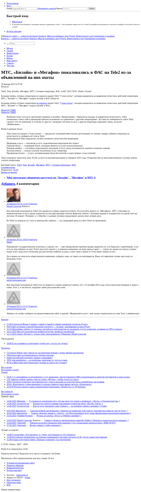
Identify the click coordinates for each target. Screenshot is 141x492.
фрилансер (21, 411)
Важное (4, 319)
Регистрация (12, 3)
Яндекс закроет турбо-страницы (45, 425)
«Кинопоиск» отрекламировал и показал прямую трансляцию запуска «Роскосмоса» (52, 384)
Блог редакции (14, 480)
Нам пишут (12, 60)
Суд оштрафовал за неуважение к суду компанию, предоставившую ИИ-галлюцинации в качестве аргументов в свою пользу (71, 377)
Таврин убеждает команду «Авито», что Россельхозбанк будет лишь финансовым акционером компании (80, 413)
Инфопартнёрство (15, 468)
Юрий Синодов (14, 206)
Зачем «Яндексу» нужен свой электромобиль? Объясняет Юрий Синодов (46, 334)
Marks (9, 242)
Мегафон (40, 165)
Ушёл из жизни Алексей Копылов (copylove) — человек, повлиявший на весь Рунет (48, 326)
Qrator (27, 477)
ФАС (73, 165)
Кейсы (10, 58)
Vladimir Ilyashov (25, 416)
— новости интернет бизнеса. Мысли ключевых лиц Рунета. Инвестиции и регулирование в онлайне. (53, 38)
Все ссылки (6, 367)
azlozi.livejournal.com (16, 280)
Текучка (10, 65)
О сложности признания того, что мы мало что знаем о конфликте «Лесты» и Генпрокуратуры (73, 401)
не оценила (41, 103)
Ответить (32, 204)
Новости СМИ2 (8, 110)
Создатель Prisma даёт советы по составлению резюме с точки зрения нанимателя (45, 353)
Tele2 (19, 165)
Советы (10, 63)
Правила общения (15, 465)
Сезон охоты (66, 103)
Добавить (8, 183)
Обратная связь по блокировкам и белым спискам (30, 355)
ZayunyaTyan (23, 403)
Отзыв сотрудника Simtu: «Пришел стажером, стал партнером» (39, 439)
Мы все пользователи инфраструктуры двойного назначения (40, 331)
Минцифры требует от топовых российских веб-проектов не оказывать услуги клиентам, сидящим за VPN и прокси (64, 329)
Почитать (5, 348)
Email (9, 8)
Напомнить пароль (46, 8)
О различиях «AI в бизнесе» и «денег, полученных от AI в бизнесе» (41, 434)
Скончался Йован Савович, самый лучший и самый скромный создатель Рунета (47, 324)
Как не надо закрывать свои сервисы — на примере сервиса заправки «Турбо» (70, 406)
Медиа (10, 48)
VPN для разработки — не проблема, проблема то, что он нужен (37, 360)
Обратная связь (14, 482)
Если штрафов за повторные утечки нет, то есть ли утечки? (37, 343)
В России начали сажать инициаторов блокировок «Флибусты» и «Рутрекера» (49, 387)
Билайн (31, 165)
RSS (9, 485)
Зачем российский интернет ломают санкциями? (29, 358)
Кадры (10, 56)
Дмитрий (21, 423)
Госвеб (10, 51)
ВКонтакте (17, 22)
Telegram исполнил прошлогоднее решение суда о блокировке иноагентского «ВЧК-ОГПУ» (73, 423)
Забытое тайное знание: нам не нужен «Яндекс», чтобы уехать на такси (44, 379)
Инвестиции (12, 53)
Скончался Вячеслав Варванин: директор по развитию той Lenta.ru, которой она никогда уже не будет (78, 411)
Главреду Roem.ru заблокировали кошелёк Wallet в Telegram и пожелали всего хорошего (85, 420)
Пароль (50, 8)
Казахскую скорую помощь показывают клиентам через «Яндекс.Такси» (67, 403)
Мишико (21, 401)
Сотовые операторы (60, 165)
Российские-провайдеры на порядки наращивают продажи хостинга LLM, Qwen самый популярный (57, 437)
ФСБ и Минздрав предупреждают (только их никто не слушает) (37, 362)
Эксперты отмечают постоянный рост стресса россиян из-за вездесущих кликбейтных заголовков (58, 382)
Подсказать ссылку (10, 370)
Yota (25, 165)
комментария (8, 167)
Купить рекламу (14, 31)
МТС (48, 165)
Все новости (7, 391)
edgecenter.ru (22, 475)
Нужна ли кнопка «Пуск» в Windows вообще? (58, 416)
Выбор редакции (9, 172)
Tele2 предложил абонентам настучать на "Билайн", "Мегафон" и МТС (50, 177)
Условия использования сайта (21, 463)
